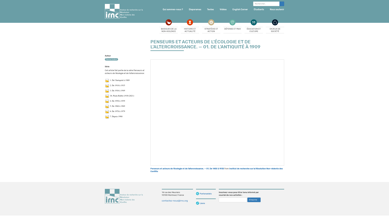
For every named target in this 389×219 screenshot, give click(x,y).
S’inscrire (253, 200)
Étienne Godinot (111, 59)
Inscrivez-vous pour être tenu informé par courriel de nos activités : (239, 193)
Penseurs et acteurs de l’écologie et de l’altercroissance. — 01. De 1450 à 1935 (187, 168)
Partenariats (206, 194)
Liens (202, 203)
